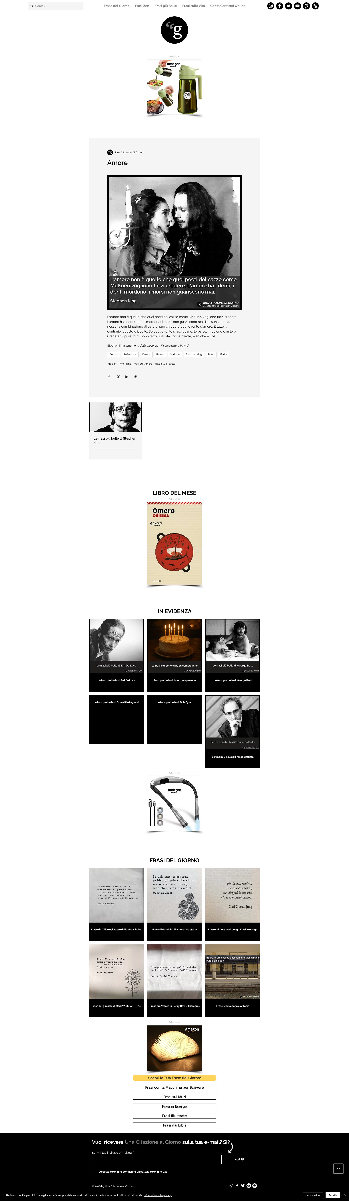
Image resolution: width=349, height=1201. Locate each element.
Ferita (223, 354)
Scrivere (175, 354)
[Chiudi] (344, 1195)
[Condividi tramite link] (135, 376)
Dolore (146, 354)
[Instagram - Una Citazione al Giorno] (270, 5)
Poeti (211, 354)
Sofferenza (130, 354)
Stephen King (194, 354)
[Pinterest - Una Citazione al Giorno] (306, 5)
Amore (113, 354)
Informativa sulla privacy (158, 1195)
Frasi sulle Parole (165, 363)
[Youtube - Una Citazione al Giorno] (248, 1185)
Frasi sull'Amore (143, 363)
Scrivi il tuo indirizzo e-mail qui (112, 1152)
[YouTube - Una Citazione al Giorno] (297, 5)
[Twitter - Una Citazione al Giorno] (288, 5)
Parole (160, 354)
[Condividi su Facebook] (109, 376)
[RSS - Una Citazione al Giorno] (315, 5)
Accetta (333, 1195)
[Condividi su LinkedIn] (127, 376)
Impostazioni (313, 1195)
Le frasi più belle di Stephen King (115, 440)
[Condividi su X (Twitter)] (118, 376)
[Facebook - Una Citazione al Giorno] (279, 5)
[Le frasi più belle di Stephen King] (115, 417)
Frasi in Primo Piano (119, 363)
